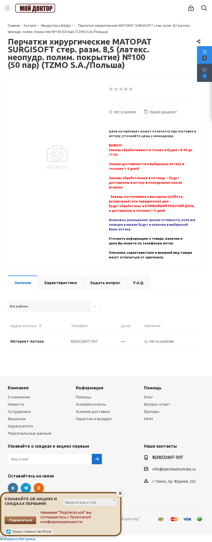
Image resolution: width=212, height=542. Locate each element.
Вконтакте (13, 488)
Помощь (84, 397)
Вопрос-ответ (157, 404)
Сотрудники (19, 411)
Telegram (26, 488)
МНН (148, 419)
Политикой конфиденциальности (65, 519)
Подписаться (20, 520)
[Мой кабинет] (191, 8)
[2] (116, 89)
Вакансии (17, 419)
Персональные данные (29, 433)
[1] (111, 89)
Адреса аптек (20, 426)
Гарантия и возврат (94, 419)
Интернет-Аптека (27, 341)
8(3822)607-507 (84, 341)
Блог (148, 397)
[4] (126, 89)
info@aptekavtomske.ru (174, 469)
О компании (19, 397)
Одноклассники (39, 488)
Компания (18, 387)
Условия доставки (93, 411)
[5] (130, 89)
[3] (121, 89)
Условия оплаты (91, 404)
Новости (16, 404)
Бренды (151, 411)
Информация (89, 387)
